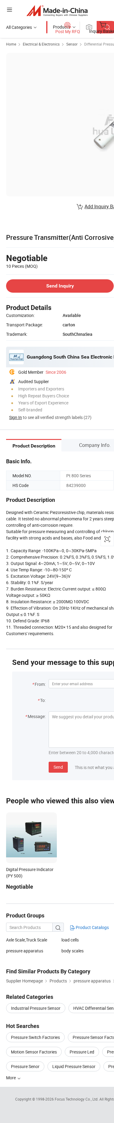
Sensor (72, 44)
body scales (72, 951)
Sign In (15, 417)
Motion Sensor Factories (34, 1052)
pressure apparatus (24, 951)
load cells (70, 940)
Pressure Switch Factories (35, 1037)
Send (58, 767)
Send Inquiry (60, 286)
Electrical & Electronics (41, 44)
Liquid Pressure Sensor (73, 1066)
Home (11, 44)
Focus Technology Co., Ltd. (77, 1099)
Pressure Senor (25, 1066)
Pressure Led (82, 1052)
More (11, 1077)
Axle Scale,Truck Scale (26, 940)
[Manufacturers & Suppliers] (57, 10)
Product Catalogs (92, 927)
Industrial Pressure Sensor (35, 1008)
